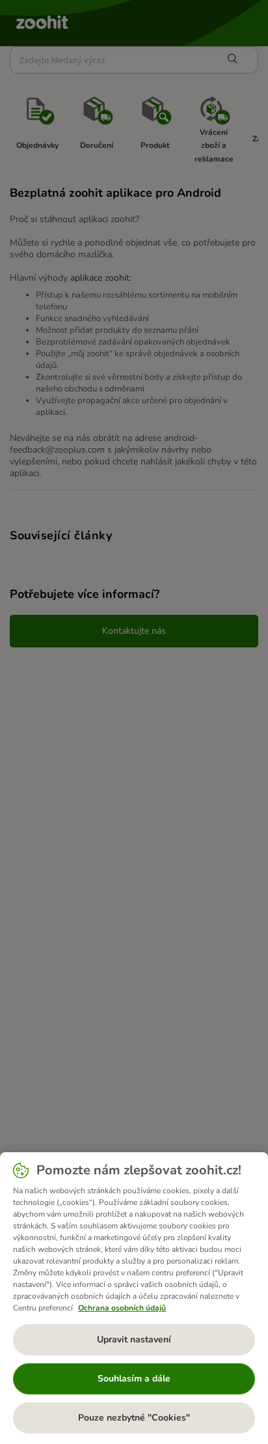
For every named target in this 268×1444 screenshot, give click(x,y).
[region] (134, 1298)
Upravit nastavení (134, 1339)
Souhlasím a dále (134, 1378)
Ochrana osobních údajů (122, 1308)
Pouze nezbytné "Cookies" (134, 1417)
